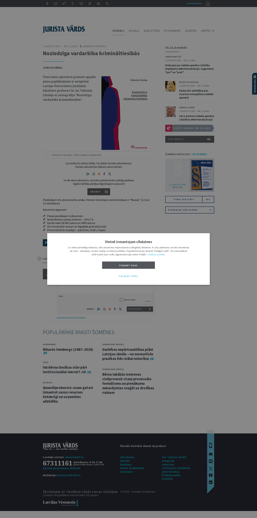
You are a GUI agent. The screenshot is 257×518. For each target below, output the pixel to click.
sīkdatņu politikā (156, 254)
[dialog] (128, 259)
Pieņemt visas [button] (128, 265)
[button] (128, 276)
